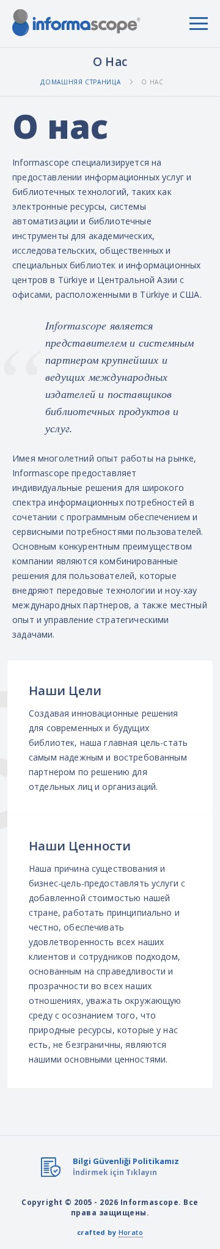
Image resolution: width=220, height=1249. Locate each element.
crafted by (110, 1232)
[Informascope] (76, 22)
